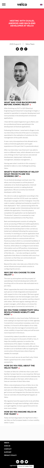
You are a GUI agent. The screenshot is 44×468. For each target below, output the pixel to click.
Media (6, 443)
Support (7, 452)
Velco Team (29, 44)
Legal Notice (13, 465)
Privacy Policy (10, 455)
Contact (7, 449)
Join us (7, 446)
